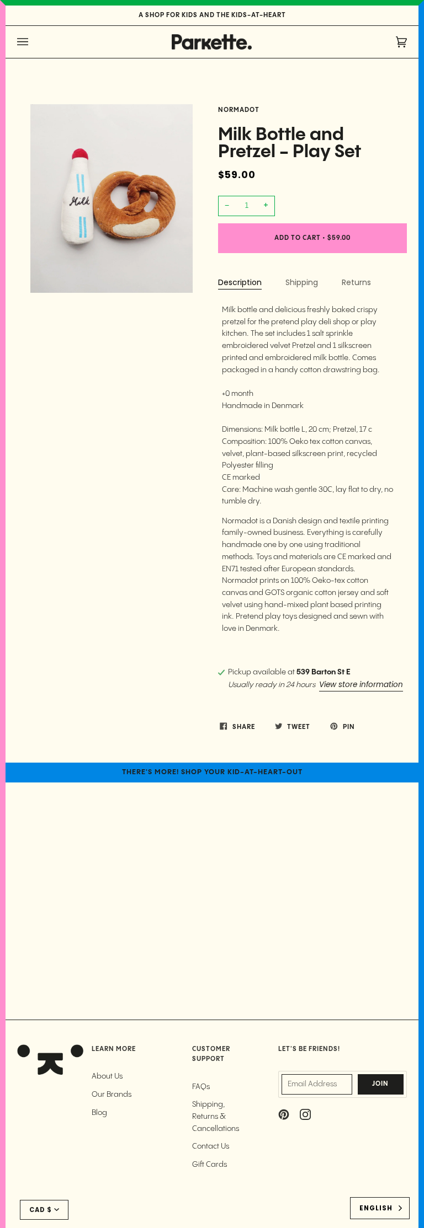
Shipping (301, 282)
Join (380, 1084)
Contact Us (210, 1146)
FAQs (201, 1087)
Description (240, 282)
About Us (107, 1076)
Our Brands (111, 1094)
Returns (356, 282)
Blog (99, 1113)
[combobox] (380, 1208)
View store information (361, 684)
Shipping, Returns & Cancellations (215, 1116)
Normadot (238, 110)
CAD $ (40, 1209)
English (376, 1208)
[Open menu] (33, 42)
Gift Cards (209, 1164)
